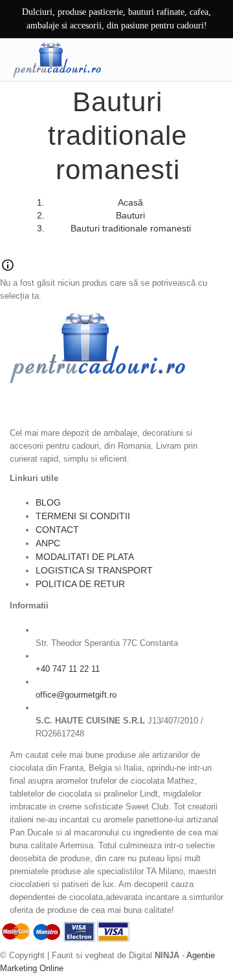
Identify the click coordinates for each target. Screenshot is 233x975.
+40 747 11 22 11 (68, 669)
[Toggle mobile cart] (186, 59)
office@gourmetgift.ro (76, 695)
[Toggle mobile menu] (213, 59)
